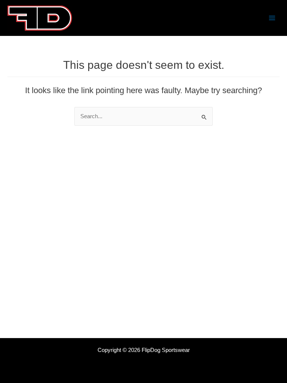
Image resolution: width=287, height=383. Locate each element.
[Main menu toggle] (272, 17)
